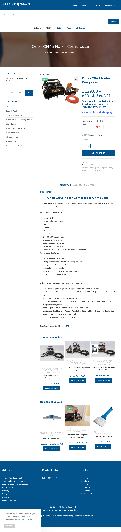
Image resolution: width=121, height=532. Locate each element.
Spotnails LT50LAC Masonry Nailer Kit (103, 368)
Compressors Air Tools (16, 146)
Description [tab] (65, 185)
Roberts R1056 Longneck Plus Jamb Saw (77, 436)
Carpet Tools (98, 165)
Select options (51, 388)
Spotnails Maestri (56, 371)
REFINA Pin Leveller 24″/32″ (52, 438)
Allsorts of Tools (13, 137)
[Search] (29, 93)
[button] (76, 79)
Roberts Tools (70, 430)
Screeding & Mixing (56, 434)
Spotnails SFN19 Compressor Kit (77, 369)
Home (74, 5)
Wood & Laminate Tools (81, 431)
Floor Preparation (95, 168)
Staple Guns (86, 170)
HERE (67, 326)
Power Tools (83, 429)
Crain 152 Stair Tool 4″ (103, 436)
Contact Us (110, 5)
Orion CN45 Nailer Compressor (65, 52)
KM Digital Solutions (69, 510)
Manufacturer (46, 371)
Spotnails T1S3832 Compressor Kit (51, 376)
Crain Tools (108, 432)
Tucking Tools (108, 433)
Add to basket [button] (103, 446)
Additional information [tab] (84, 185)
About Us (86, 5)
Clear (100, 127)
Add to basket (98, 153)
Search (113, 21)
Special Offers (107, 168)
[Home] (45, 52)
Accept (9, 526)
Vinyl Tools (11, 124)
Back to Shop (46, 74)
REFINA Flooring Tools (48, 434)
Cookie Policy (26, 520)
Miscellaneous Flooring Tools (19, 120)
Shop (98, 5)
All (92, 165)
